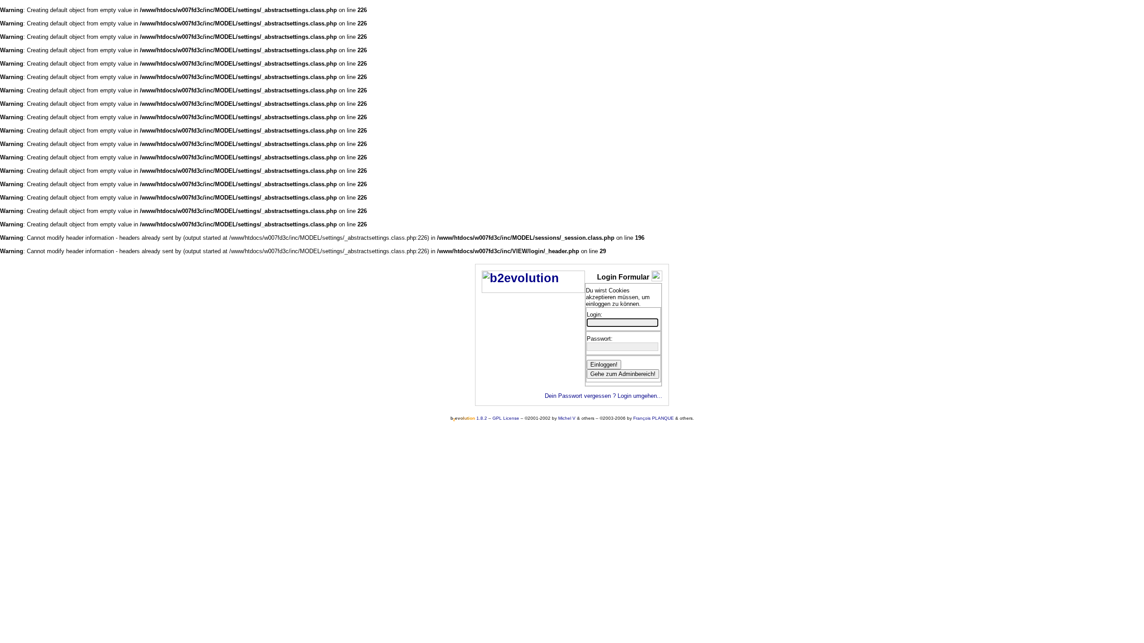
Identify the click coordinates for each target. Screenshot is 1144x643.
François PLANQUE (653, 418)
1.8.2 (468, 418)
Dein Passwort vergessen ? (580, 395)
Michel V (567, 418)
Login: (594, 314)
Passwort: (600, 338)
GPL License (505, 418)
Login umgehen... (640, 395)
